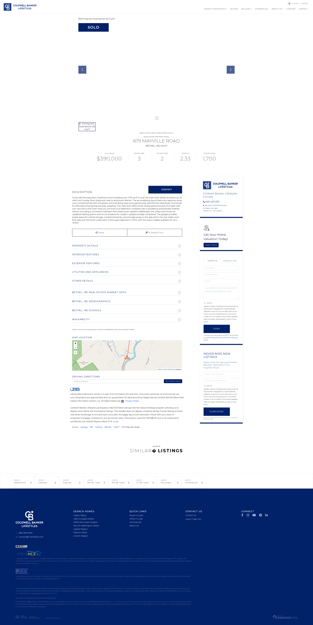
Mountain (166, 482)
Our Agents (217, 211)
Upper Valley (79, 515)
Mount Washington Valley (86, 526)
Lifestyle (43, 482)
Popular (67, 482)
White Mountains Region (85, 522)
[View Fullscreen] (75, 352)
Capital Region (80, 529)
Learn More (211, 245)
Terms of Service (231, 338)
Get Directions (173, 381)
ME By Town (118, 482)
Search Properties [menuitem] (214, 9)
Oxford (98, 427)
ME (91, 427)
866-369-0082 (26, 533)
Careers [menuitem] (291, 9)
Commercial (191, 482)
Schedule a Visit (230, 261)
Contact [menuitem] (303, 9)
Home (75, 427)
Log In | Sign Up (193, 519)
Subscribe (217, 411)
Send (216, 329)
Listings (84, 427)
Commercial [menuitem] (261, 9)
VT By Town (142, 482)
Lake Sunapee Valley (83, 519)
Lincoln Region (80, 536)
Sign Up (304, 3)
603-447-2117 (212, 201)
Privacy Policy (132, 401)
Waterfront (20, 482)
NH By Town (93, 482)
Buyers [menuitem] (234, 9)
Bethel (108, 427)
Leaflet (159, 369)
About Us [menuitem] (276, 9)
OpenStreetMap (169, 369)
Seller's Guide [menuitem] (136, 519)
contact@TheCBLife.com (31, 537)
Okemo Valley (80, 532)
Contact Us (207, 211)
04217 (116, 427)
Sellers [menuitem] (245, 9)
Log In (295, 3)
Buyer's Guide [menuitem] (136, 515)
